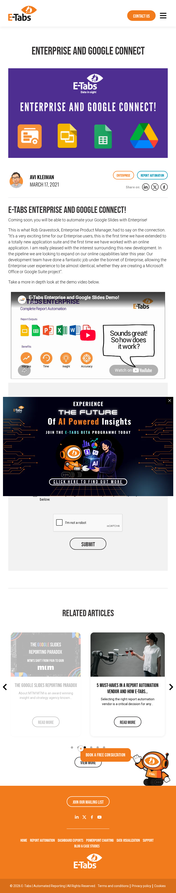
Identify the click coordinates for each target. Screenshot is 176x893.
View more (88, 762)
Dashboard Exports (70, 840)
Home (23, 840)
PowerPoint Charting (100, 840)
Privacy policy (141, 886)
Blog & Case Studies (86, 846)
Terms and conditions (113, 886)
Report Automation (42, 840)
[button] (71, 747)
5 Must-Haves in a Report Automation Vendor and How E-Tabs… (48, 688)
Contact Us (141, 16)
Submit (88, 544)
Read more (48, 722)
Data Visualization (128, 840)
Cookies (160, 886)
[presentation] (6, 687)
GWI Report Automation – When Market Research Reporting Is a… (127, 688)
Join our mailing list (88, 802)
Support (148, 840)
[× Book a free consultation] (151, 768)
